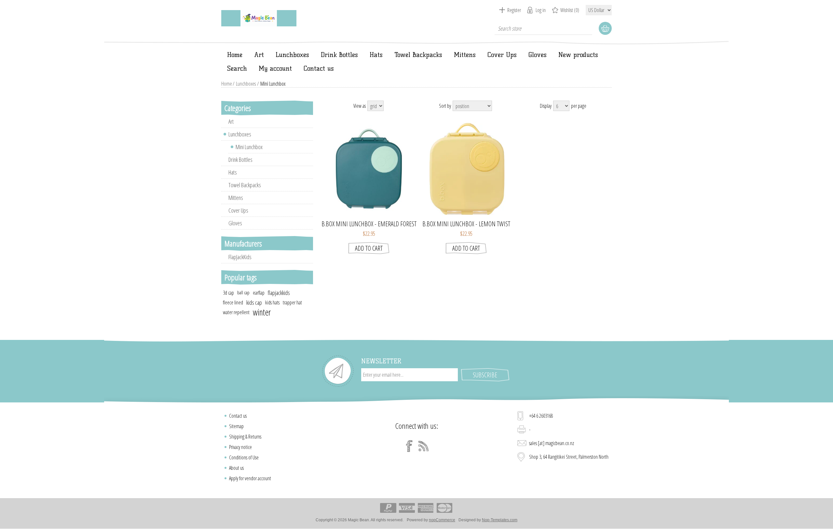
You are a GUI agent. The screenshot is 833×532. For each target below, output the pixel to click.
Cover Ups (502, 55)
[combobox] (543, 28)
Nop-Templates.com (499, 520)
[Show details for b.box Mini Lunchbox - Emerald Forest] (369, 169)
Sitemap (236, 426)
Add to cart (369, 248)
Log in (541, 10)
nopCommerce (442, 520)
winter (262, 312)
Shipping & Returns (245, 436)
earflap (259, 292)
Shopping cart (605, 28)
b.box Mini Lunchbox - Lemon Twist (466, 224)
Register (514, 10)
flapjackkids (279, 293)
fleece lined (233, 302)
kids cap (254, 302)
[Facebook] (409, 446)
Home (234, 55)
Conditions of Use (244, 457)
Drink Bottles (339, 55)
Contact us (319, 68)
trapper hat (292, 302)
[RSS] (423, 446)
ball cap (243, 292)
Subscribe (485, 375)
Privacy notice (240, 447)
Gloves (537, 55)
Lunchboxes (292, 55)
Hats (376, 55)
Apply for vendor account (250, 478)
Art (259, 55)
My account (275, 68)
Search (237, 68)
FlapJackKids (240, 257)
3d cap (228, 292)
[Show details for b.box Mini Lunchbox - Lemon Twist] (466, 169)
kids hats (272, 302)
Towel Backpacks (418, 55)
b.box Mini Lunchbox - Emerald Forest (368, 224)
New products (578, 55)
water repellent (236, 312)
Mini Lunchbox (249, 147)
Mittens (465, 55)
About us (236, 467)
